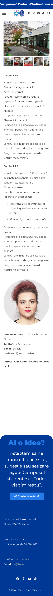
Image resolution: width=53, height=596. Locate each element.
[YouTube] (38, 13)
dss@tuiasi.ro (19, 564)
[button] (4, 13)
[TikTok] (43, 13)
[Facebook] (29, 13)
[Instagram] (34, 13)
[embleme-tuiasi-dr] (19, 13)
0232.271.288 (21, 559)
